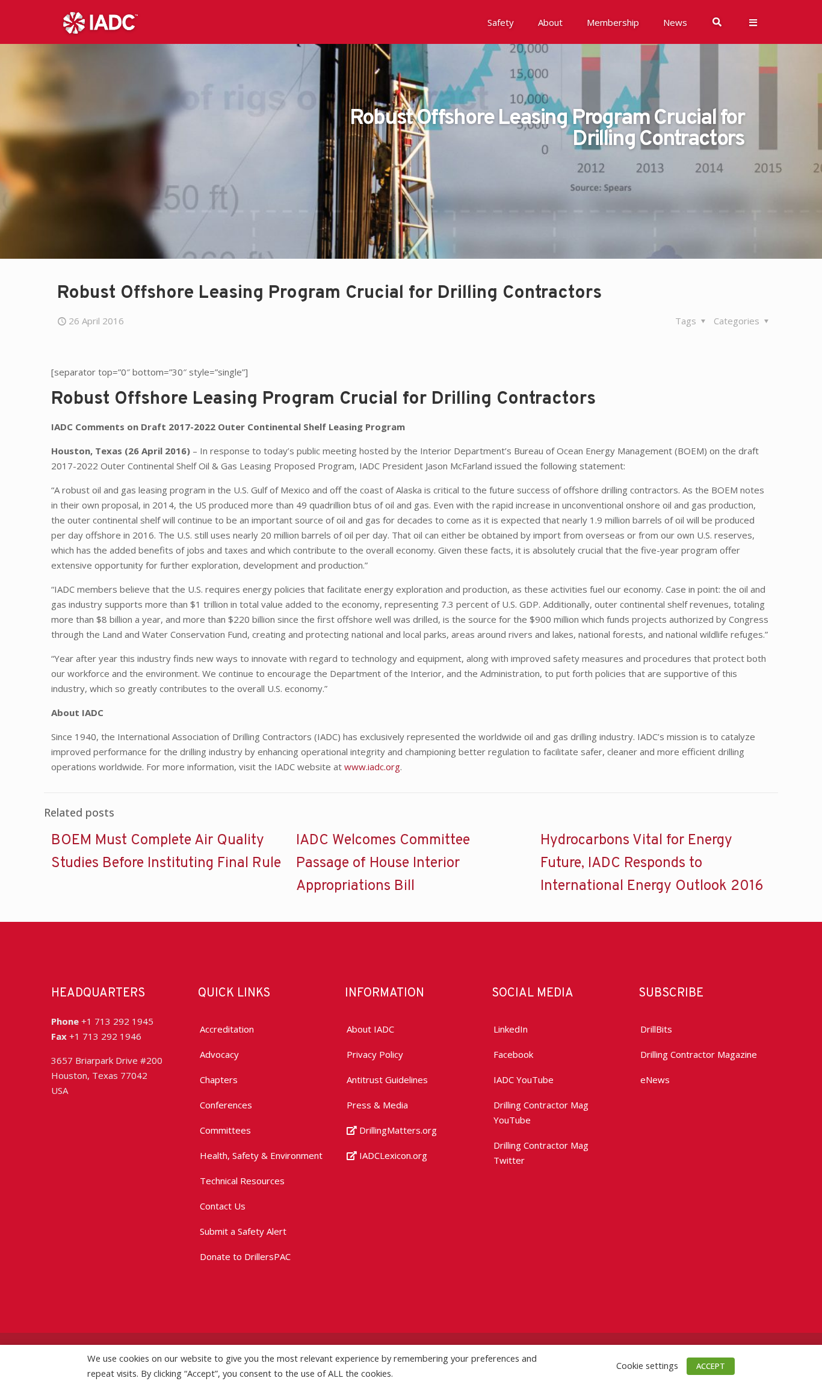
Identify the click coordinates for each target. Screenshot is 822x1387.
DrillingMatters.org (397, 1130)
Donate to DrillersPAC (245, 1256)
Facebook (513, 1054)
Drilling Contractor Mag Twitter (541, 1152)
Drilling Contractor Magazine (698, 1054)
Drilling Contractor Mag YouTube (541, 1112)
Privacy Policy (375, 1054)
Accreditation (227, 1029)
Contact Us (223, 1206)
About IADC (370, 1029)
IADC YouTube (523, 1079)
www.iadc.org (372, 767)
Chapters (219, 1079)
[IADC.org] (100, 21)
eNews (655, 1079)
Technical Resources (242, 1181)
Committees (225, 1130)
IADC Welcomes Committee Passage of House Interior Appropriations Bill (383, 863)
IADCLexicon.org (392, 1155)
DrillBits (656, 1029)
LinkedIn (510, 1029)
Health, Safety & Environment (261, 1155)
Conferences (226, 1105)
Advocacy (219, 1054)
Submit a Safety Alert (243, 1231)
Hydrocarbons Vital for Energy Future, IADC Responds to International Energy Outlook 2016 (652, 863)
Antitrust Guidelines (387, 1079)
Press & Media (377, 1105)
